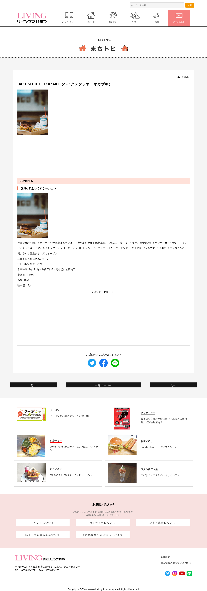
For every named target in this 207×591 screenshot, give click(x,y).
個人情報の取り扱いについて (176, 563)
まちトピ (91, 22)
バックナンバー (69, 22)
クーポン (55, 410)
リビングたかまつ (33, 18)
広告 (157, 22)
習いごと (113, 22)
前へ (34, 385)
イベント (135, 22)
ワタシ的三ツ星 (149, 469)
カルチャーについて (103, 522)
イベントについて (42, 522)
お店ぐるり (56, 440)
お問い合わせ (179, 22)
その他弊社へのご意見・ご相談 (102, 534)
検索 (190, 5)
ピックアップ (148, 413)
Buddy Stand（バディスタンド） (159, 447)
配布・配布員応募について (42, 534)
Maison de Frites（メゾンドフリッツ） (71, 475)
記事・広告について (163, 522)
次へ (173, 385)
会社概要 (165, 557)
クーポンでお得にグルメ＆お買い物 (69, 416)
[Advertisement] (103, 156)
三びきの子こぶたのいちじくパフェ (160, 475)
